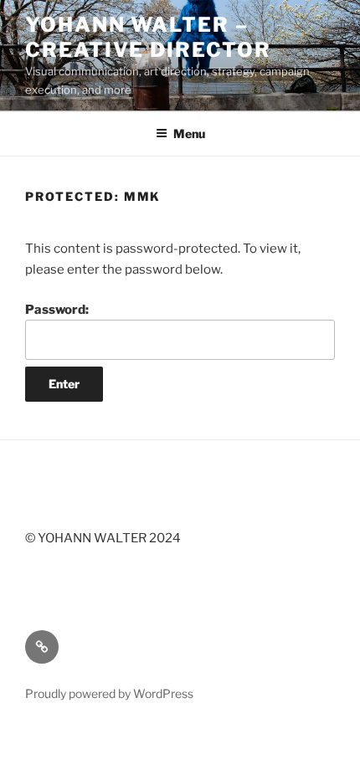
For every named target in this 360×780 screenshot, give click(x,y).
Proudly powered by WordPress (109, 693)
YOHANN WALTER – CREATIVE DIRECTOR (148, 37)
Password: (57, 309)
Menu (189, 133)
